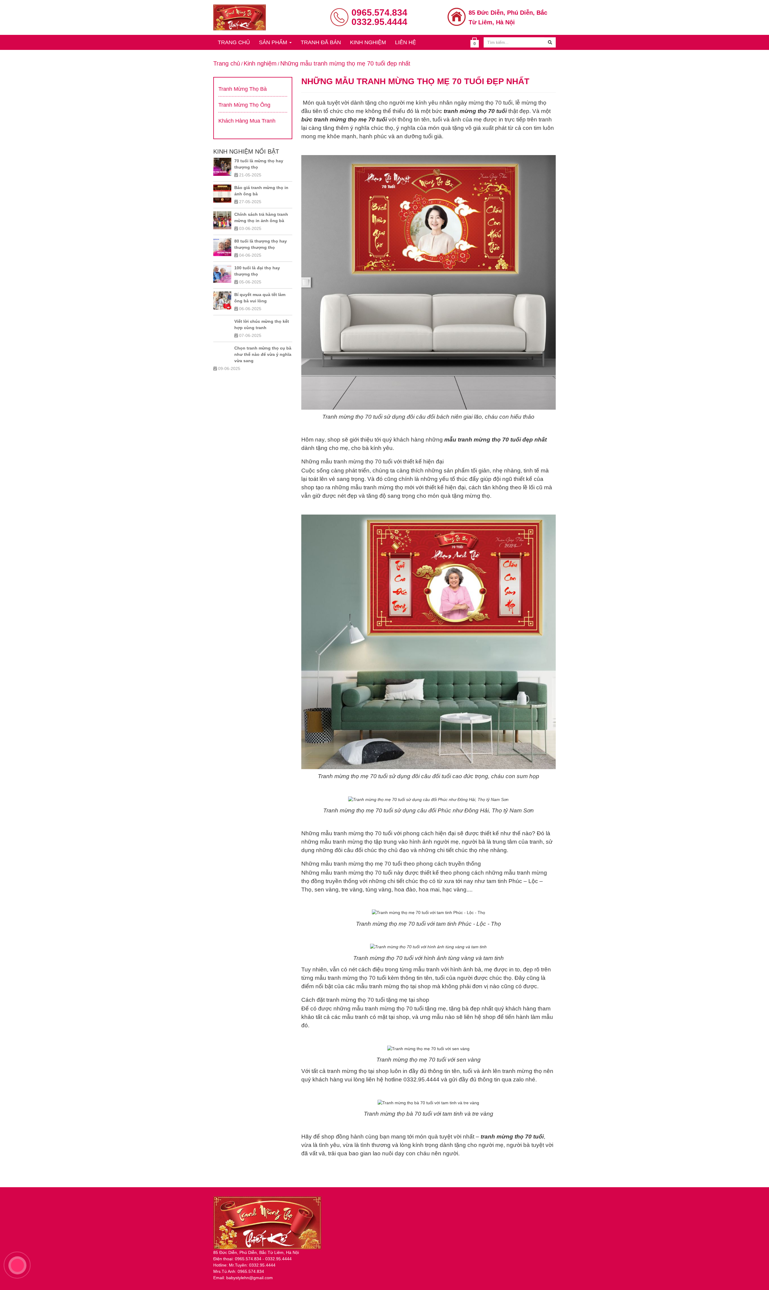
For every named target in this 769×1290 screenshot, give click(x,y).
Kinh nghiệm (260, 63)
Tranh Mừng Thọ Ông (244, 105)
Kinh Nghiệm (368, 42)
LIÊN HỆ (405, 42)
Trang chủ (226, 63)
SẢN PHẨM (274, 42)
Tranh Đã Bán (321, 42)
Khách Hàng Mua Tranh (246, 121)
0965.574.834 (379, 12)
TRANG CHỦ (234, 42)
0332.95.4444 (379, 22)
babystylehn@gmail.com (249, 1277)
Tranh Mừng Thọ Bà (242, 89)
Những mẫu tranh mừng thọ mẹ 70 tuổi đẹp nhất (345, 63)
